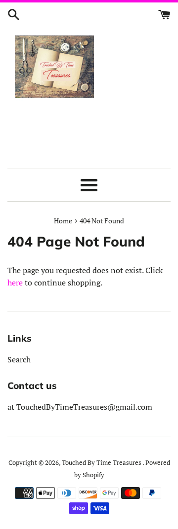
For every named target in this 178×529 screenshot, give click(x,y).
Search (19, 359)
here (15, 282)
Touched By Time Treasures (102, 462)
